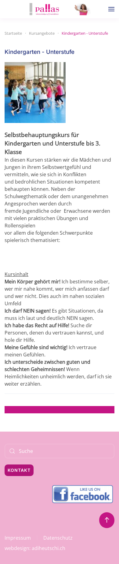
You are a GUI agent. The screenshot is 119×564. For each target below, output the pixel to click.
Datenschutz (58, 537)
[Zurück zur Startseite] (59, 9)
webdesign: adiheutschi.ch (35, 548)
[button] (111, 9)
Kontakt (19, 470)
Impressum (18, 537)
